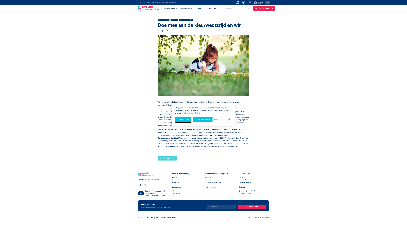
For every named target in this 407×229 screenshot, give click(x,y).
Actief (173, 191)
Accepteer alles (183, 119)
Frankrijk (174, 177)
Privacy (250, 218)
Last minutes (200, 8)
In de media (209, 185)
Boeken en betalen (244, 180)
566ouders (153, 191)
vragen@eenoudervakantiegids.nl (251, 191)
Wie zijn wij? (209, 177)
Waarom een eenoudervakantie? (215, 180)
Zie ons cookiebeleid (192, 113)
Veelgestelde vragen (245, 182)
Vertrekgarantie (214, 8)
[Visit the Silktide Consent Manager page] (229, 119)
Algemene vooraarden (262, 218)
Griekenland (175, 182)
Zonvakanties (176, 193)
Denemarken (176, 180)
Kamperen (175, 196)
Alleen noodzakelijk (202, 119)
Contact (241, 177)
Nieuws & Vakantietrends (213, 182)
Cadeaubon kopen (210, 188)
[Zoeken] (223, 8)
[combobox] (231, 8)
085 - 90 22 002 (246, 193)
